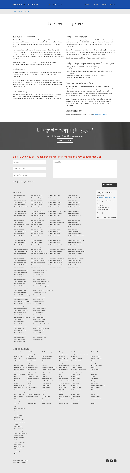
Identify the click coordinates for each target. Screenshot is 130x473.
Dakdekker (30, 356)
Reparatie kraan (76, 363)
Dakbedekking (31, 354)
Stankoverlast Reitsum (19, 283)
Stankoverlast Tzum (38, 274)
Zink (15, 453)
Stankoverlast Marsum (73, 211)
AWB (15, 363)
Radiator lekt (62, 401)
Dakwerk (30, 383)
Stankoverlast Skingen (19, 306)
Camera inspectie (18, 387)
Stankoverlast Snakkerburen (21, 310)
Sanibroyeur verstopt (96, 358)
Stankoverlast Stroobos (20, 324)
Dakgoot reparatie (32, 363)
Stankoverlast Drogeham (37, 202)
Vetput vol (17, 424)
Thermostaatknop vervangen (98, 385)
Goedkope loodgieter (47, 354)
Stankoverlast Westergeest (39, 308)
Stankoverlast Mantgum (74, 206)
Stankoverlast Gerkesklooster (38, 238)
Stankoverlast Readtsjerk (20, 279)
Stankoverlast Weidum (38, 301)
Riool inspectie (76, 378)
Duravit (29, 385)
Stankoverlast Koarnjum (56, 251)
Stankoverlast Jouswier (55, 240)
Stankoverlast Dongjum (37, 197)
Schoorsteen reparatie (96, 365)
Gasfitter (30, 389)
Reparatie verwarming (78, 367)
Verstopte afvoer (18, 413)
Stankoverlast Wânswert (39, 295)
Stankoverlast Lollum (73, 204)
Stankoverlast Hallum (36, 249)
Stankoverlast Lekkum (55, 267)
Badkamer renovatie (19, 367)
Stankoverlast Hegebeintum (38, 262)
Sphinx (93, 372)
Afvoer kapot (17, 351)
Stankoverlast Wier (37, 315)
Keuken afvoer (45, 398)
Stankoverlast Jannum (55, 224)
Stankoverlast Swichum (20, 330)
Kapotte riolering (46, 396)
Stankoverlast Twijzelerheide (40, 270)
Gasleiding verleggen (33, 396)
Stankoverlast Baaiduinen (20, 213)
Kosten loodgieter (46, 403)
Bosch (15, 380)
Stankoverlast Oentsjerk (74, 247)
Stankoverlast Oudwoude (74, 262)
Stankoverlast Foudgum (37, 231)
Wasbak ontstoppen (19, 437)
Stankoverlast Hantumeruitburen (39, 253)
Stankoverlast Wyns (38, 332)
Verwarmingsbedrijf (19, 419)
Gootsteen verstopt (46, 358)
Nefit (60, 376)
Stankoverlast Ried (19, 286)
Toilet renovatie (95, 389)
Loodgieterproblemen (64, 365)
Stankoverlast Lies (72, 200)
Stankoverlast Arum (19, 209)
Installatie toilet (46, 385)
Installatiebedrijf (46, 387)
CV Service (16, 403)
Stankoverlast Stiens (19, 319)
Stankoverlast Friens (36, 235)
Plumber (61, 394)
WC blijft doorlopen (19, 446)
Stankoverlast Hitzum (55, 204)
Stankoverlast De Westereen (21, 264)
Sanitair (93, 360)
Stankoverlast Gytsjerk (36, 247)
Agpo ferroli (17, 358)
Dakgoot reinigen (32, 360)
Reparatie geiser (77, 360)
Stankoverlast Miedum (73, 222)
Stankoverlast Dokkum (36, 195)
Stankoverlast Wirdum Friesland (41, 328)
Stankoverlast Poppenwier (20, 272)
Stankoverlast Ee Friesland (37, 215)
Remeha (75, 356)
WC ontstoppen (18, 448)
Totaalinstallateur (95, 396)
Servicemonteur (95, 369)
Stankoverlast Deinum (19, 267)
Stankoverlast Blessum (19, 233)
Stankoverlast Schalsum (20, 292)
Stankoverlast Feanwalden (37, 220)
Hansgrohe (44, 365)
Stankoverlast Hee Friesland (38, 260)
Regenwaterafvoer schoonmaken (81, 354)
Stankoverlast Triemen (19, 339)
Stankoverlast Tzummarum (39, 277)
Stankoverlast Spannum (20, 312)
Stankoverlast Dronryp (36, 204)
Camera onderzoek (19, 389)
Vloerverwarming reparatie (20, 433)
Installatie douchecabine (48, 380)
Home (14, 11)
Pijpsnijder (62, 389)
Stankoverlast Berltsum (20, 226)
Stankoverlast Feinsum (36, 222)
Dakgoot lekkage (32, 358)
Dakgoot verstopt (32, 369)
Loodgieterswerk (63, 372)
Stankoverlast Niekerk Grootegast (76, 240)
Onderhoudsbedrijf (64, 380)
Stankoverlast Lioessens (74, 202)
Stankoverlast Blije (18, 235)
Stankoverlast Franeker (37, 233)
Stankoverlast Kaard (55, 242)
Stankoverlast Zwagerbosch (39, 337)
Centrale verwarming (19, 392)
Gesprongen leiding (32, 403)
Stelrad (93, 376)
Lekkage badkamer (64, 354)
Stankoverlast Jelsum (55, 229)
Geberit (29, 398)
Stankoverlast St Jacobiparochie (22, 317)
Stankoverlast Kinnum (55, 247)
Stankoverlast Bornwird (20, 242)
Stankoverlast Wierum (38, 317)
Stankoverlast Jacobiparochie (57, 222)
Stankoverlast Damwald (20, 260)
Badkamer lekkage (18, 365)
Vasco (15, 406)
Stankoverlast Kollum (55, 253)
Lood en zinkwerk (63, 360)
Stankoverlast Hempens (37, 264)
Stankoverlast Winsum (38, 321)
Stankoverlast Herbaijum (37, 267)
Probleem (61, 398)
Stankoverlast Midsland (74, 220)
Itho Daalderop (45, 392)
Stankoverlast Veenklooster (39, 279)
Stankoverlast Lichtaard (74, 197)
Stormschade (94, 383)
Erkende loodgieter (32, 387)
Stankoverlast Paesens (73, 264)
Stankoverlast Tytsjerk (23, 11)
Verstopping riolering (19, 408)
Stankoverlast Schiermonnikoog (22, 295)
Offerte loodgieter (63, 378)
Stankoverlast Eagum (36, 206)
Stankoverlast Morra (73, 229)
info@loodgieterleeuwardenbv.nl (107, 197)
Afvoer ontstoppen (19, 354)
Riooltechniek (94, 351)
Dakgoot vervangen (32, 372)
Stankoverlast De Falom (20, 262)
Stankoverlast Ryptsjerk (20, 290)
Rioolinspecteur (76, 396)
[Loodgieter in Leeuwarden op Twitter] (111, 461)
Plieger (61, 392)
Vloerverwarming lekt (19, 431)
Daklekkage (30, 374)
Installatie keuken (46, 383)
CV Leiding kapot (18, 401)
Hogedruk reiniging (46, 372)
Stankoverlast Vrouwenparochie (41, 281)
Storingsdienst (94, 378)
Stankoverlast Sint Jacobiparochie (22, 303)
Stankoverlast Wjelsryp (38, 330)
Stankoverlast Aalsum (19, 195)
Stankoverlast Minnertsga (74, 224)
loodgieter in (100, 114)
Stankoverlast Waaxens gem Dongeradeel (43, 290)
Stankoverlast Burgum (19, 258)
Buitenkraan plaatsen (19, 385)
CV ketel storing (18, 398)
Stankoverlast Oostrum (73, 256)
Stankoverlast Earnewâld (37, 209)
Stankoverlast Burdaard (20, 253)
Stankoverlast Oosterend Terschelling (77, 251)
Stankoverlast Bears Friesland (21, 224)
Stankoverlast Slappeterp (20, 308)
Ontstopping (62, 387)
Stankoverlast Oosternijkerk (75, 253)
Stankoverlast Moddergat (74, 226)
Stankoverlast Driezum (36, 200)
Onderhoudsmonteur (64, 383)
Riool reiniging (76, 392)
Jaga (43, 394)
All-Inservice (17, 360)
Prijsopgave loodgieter (64, 396)
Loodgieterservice (63, 369)
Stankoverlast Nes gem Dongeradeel (77, 235)
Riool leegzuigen (77, 380)
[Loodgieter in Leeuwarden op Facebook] (107, 461)
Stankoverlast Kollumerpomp (57, 256)
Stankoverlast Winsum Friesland (41, 324)
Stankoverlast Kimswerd (56, 244)
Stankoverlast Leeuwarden (56, 264)
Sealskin (93, 367)
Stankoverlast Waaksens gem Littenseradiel (43, 286)
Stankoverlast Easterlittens (37, 211)
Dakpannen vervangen (33, 378)
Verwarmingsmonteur (19, 422)
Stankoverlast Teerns (19, 332)
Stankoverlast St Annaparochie (21, 315)
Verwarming (17, 417)
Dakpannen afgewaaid (33, 376)
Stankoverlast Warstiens (39, 297)
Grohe (43, 360)
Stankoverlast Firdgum (36, 226)
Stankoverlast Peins (73, 267)
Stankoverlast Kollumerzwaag (57, 258)
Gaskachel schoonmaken (34, 394)
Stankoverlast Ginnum (36, 240)
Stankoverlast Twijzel (19, 341)
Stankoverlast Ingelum (55, 220)
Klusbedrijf (44, 401)
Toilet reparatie (94, 392)
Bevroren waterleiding (19, 374)
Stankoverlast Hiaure (55, 195)
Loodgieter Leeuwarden (26, 4)
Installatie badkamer (47, 378)
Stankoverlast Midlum (73, 218)
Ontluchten (62, 385)
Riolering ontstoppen (78, 372)
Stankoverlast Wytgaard (39, 335)
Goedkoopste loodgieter (48, 351)
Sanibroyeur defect (95, 356)
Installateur (44, 376)
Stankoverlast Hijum (55, 197)
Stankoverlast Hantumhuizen (38, 256)
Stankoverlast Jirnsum (55, 231)
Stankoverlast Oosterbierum (75, 249)
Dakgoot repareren (32, 365)
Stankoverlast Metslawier (74, 215)
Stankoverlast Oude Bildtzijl (75, 260)
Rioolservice (76, 398)
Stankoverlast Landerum (56, 262)
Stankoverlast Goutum (36, 242)
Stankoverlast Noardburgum (75, 244)
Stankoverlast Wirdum (38, 326)
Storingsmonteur (95, 380)
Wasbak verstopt (18, 440)
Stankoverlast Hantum (36, 251)
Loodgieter (62, 363)
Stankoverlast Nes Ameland (75, 233)
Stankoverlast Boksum (19, 240)
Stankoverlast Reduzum (20, 281)
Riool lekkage (76, 383)
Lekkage (61, 351)
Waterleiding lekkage (19, 442)
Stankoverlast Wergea (38, 303)
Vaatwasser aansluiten (96, 398)
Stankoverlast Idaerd (55, 218)
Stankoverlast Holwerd (55, 209)
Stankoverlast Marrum (73, 209)
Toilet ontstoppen (95, 387)
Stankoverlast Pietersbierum (21, 270)
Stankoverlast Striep (19, 321)
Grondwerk (44, 363)
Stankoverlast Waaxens (38, 288)
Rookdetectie (94, 354)
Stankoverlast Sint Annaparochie (22, 301)
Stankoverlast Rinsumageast (21, 288)
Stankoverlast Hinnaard (55, 202)
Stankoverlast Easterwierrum (38, 213)
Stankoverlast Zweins (38, 339)
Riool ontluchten (77, 387)
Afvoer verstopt (18, 356)
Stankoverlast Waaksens (39, 283)
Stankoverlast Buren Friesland (21, 256)
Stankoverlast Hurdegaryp (56, 213)
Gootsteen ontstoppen (47, 356)
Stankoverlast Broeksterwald (21, 249)
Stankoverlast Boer (19, 238)
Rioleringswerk (76, 374)
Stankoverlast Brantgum (20, 244)
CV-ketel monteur (32, 351)
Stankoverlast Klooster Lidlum (57, 249)
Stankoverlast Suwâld (19, 328)
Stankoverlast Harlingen (37, 258)
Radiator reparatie (63, 403)
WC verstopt (17, 451)
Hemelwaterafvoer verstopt (48, 369)
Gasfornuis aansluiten (33, 392)
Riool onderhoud (77, 385)
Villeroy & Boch (18, 426)
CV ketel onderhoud (19, 394)
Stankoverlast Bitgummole (20, 231)
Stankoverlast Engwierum (37, 218)
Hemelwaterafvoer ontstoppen (49, 367)
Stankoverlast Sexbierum (20, 297)
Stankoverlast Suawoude (20, 326)
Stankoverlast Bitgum (19, 229)
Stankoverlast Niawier (73, 238)
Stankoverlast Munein (73, 231)
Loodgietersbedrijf (63, 367)
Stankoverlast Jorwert (55, 238)
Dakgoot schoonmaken (33, 367)
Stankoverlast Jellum (55, 226)
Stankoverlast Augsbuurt (20, 211)
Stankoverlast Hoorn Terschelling (58, 211)
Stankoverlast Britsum (19, 247)
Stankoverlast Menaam (73, 213)
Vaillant (93, 403)
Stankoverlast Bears (19, 222)
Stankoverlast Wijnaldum (39, 319)
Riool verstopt (76, 394)
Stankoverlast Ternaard (20, 335)
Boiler (15, 376)
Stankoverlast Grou (36, 244)
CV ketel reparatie (18, 396)
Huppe (43, 374)
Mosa (60, 374)
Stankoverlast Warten (38, 299)
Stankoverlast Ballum (19, 220)
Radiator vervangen (77, 351)
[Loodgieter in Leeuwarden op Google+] (115, 461)
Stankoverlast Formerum (37, 229)
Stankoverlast (94, 374)
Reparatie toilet (76, 365)
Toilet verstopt (94, 394)
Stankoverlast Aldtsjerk (20, 202)
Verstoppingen (18, 411)
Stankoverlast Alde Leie (20, 200)
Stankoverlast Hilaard (55, 200)
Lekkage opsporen (63, 358)
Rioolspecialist (76, 401)
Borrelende (17, 378)
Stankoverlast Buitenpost (20, 251)
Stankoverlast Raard (19, 274)
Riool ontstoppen (77, 389)
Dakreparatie (31, 380)
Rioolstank (75, 403)
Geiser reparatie (31, 401)
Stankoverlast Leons (73, 195)
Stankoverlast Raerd (19, 277)
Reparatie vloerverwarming (79, 369)
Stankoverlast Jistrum (55, 235)
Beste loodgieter (18, 372)
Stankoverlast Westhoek (39, 310)
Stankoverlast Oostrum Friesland (76, 258)
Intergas (44, 389)
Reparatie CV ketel (77, 358)
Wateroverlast (17, 444)
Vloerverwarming (18, 428)
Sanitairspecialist (95, 363)
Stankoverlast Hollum (55, 206)
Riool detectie (76, 376)
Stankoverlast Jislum (55, 233)
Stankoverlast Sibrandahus (21, 299)
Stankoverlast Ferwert (36, 224)
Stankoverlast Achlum (19, 197)
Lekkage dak (62, 356)
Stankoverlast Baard (19, 218)
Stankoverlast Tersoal (19, 337)
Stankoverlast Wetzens (38, 312)
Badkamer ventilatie (19, 369)
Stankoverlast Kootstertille (56, 260)
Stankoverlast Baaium (19, 215)
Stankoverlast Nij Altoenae (74, 242)
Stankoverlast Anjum (19, 204)
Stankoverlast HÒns (54, 215)
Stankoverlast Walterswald (39, 292)
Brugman (16, 383)
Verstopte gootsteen (19, 415)
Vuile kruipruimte (18, 435)
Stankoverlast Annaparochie (21, 206)
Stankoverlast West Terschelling (40, 306)
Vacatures (93, 401)
